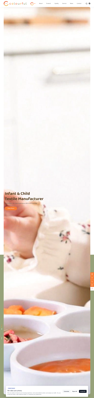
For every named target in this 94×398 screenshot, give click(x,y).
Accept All (82, 391)
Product (48, 4)
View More (11, 208)
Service (64, 4)
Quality (57, 4)
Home (33, 4)
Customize (66, 391)
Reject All (74, 391)
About (41, 4)
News (71, 4)
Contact (79, 4)
